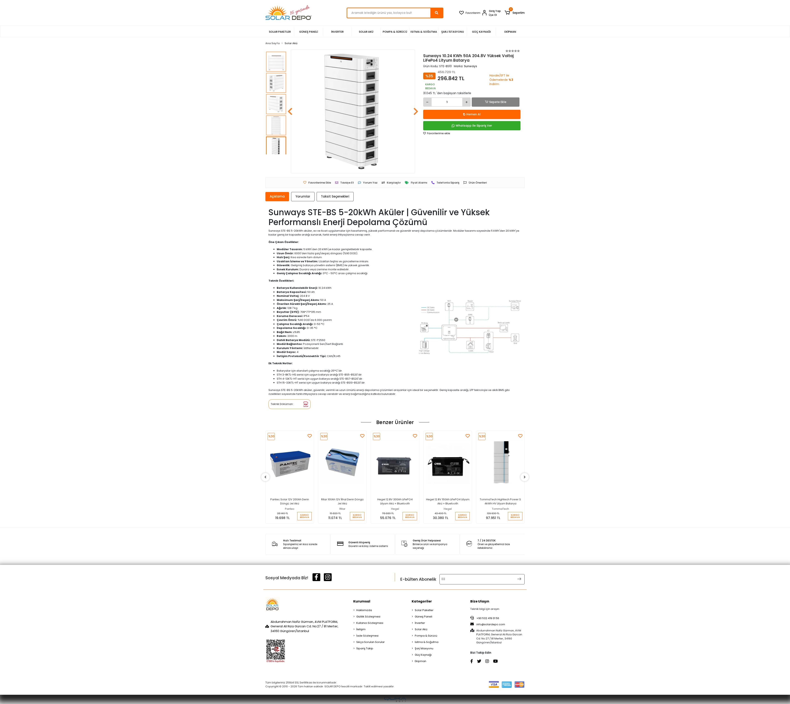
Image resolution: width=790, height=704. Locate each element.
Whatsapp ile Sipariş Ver (474, 126)
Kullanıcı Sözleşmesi (369, 623)
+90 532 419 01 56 (487, 618)
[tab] (277, 196)
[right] (524, 477)
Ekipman (420, 661)
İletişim (361, 629)
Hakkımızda (364, 610)
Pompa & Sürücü (426, 636)
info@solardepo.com (490, 624)
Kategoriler (422, 601)
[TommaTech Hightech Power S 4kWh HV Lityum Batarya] (500, 462)
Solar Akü (421, 629)
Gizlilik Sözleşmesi (368, 616)
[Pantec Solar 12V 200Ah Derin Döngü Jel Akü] (290, 462)
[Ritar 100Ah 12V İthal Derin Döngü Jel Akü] (342, 462)
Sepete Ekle (497, 102)
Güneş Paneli (423, 616)
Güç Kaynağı (423, 655)
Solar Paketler (424, 610)
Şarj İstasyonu (424, 648)
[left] (265, 477)
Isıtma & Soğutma (426, 642)
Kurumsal (361, 601)
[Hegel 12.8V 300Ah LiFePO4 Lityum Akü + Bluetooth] (395, 462)
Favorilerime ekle (438, 133)
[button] (515, 13)
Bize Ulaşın (479, 601)
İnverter (420, 623)
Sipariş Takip (364, 648)
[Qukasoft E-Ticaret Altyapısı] (395, 699)
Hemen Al (473, 114)
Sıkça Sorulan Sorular (370, 642)
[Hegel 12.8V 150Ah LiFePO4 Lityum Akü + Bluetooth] (448, 462)
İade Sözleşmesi (367, 636)
